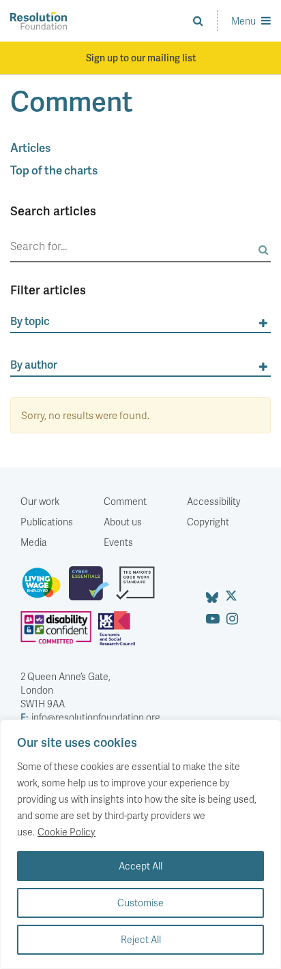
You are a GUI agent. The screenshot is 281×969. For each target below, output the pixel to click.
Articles (30, 147)
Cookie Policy (66, 831)
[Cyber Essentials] (92, 588)
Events (118, 542)
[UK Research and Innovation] (120, 633)
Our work (39, 501)
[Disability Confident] (59, 633)
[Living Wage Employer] (44, 588)
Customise (140, 902)
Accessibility (214, 501)
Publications (46, 521)
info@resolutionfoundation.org (90, 717)
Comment (125, 501)
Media (33, 542)
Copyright (208, 521)
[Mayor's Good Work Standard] (139, 588)
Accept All (140, 865)
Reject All (141, 939)
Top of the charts (54, 170)
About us (123, 521)
